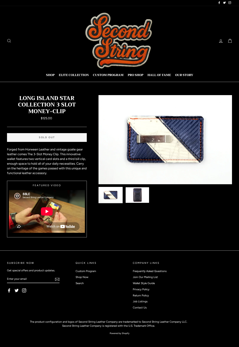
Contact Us (140, 307)
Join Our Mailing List (145, 277)
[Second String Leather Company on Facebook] (9, 290)
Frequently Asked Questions (150, 271)
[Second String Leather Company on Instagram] (24, 290)
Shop (50, 75)
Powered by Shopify (119, 333)
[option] (165, 139)
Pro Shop (135, 75)
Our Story (184, 75)
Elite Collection (74, 75)
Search (80, 283)
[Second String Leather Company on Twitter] (17, 290)
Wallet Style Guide (144, 283)
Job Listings (140, 301)
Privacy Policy (141, 289)
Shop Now (82, 277)
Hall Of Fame (159, 75)
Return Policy (141, 295)
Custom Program (108, 75)
